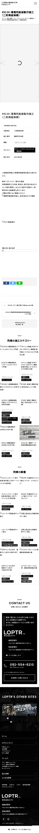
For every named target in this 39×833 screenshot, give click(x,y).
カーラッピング (27, 509)
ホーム (4, 736)
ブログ (18, 785)
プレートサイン (7, 380)
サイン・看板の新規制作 (8, 764)
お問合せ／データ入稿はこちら (21, 829)
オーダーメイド (6, 768)
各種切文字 (26, 420)
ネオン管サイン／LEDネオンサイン (9, 419)
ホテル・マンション (8, 377)
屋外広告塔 (14, 545)
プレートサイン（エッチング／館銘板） (24, 150)
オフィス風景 (5, 753)
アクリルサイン (7, 413)
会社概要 (4, 749)
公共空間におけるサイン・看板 (10, 766)
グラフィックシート (8, 506)
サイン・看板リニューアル (9, 762)
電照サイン (26, 377)
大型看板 (5, 545)
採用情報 (4, 785)
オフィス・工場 (21, 142)
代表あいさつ (5, 747)
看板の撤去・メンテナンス (30, 545)
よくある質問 (6, 778)
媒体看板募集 (26, 785)
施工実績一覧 (20, 323)
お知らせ (11, 785)
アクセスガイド (6, 751)
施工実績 (5, 773)
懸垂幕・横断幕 (27, 581)
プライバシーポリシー (8, 787)
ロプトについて (7, 743)
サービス (5, 758)
